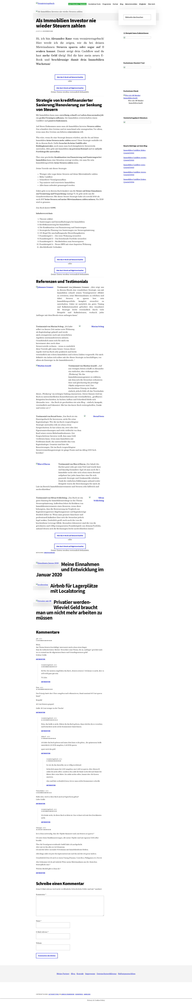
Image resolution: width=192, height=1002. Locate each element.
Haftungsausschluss (126, 974)
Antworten (40, 659)
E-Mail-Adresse (42, 932)
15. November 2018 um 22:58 (44, 689)
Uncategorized (49, 552)
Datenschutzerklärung (106, 974)
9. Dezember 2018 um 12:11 (44, 792)
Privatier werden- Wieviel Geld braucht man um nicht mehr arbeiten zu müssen (69, 610)
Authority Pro (54, 994)
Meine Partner (63, 974)
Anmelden (87, 994)
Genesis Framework (67, 994)
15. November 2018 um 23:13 (49, 720)
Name (38, 921)
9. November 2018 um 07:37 (49, 666)
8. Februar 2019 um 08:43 (48, 738)
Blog (73, 974)
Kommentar (41, 894)
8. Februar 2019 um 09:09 (53, 761)
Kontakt (80, 974)
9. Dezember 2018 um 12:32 (49, 811)
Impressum (90, 974)
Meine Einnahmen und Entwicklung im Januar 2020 (70, 569)
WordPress (79, 994)
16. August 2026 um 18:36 (43, 829)
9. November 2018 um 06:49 (44, 640)
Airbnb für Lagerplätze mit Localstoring (74, 588)
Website (39, 943)
